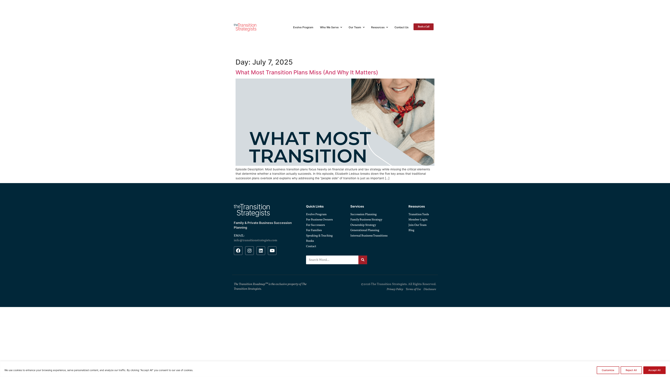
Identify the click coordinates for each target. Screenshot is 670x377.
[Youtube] (272, 250)
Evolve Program (303, 27)
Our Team (355, 27)
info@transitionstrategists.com (255, 240)
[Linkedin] (260, 250)
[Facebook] (238, 250)
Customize (608, 370)
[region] (335, 369)
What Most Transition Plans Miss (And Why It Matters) (307, 72)
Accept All (654, 370)
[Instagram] (249, 250)
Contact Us (401, 27)
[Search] (362, 260)
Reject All (631, 370)
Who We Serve (329, 27)
